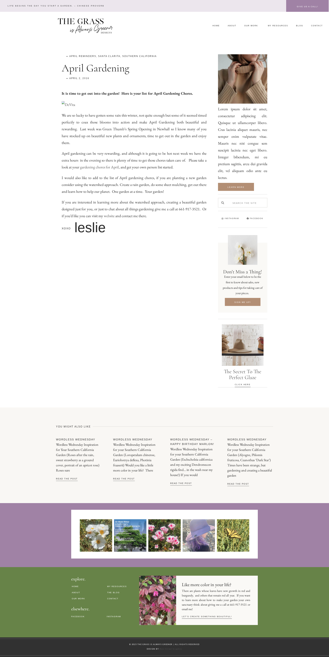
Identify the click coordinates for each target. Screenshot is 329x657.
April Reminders (82, 56)
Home (216, 26)
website (109, 215)
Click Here (243, 384)
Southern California (139, 56)
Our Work (251, 26)
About (232, 26)
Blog (299, 26)
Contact (317, 26)
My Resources (278, 26)
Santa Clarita (109, 56)
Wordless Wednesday (75, 439)
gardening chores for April (99, 167)
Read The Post (67, 479)
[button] (55, 5)
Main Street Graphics (171, 649)
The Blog (113, 592)
